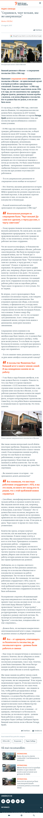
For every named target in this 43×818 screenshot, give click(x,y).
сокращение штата (19, 79)
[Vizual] (9, 815)
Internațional (22, 754)
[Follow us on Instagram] (13, 801)
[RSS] (18, 801)
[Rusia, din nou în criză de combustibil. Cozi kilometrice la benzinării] (9, 756)
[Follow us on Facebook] (3, 801)
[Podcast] (21, 815)
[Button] (37, 30)
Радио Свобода (8, 9)
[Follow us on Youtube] (8, 801)
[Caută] (34, 815)
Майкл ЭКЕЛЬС (7, 21)
